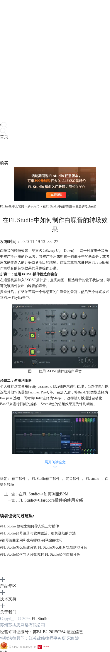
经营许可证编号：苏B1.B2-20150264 (32, 632)
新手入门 (33, 206)
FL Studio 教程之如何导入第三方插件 (29, 526)
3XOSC (30, 280)
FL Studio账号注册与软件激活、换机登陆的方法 (38, 533)
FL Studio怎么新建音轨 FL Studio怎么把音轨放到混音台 (43, 547)
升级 (37, 150)
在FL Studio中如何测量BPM (43, 494)
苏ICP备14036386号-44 (22, 647)
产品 (4, 150)
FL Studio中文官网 (12, 206)
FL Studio (99, 262)
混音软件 (73, 479)
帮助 (45, 150)
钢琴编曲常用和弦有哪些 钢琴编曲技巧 (31, 540)
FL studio (92, 479)
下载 (12, 150)
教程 (29, 150)
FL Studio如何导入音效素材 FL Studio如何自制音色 (40, 554)
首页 (4, 137)
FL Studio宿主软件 (46, 479)
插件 (20, 150)
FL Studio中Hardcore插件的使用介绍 (50, 500)
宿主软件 (19, 479)
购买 (4, 163)
